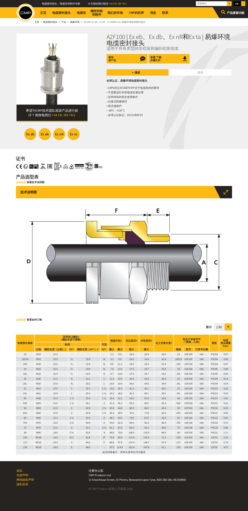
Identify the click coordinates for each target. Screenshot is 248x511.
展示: (210, 327)
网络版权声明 (25, 479)
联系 (165, 13)
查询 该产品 (112, 59)
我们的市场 (115, 13)
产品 (63, 22)
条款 (19, 470)
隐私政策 (22, 484)
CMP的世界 (136, 13)
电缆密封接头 (61, 13)
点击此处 (21, 182)
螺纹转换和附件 (97, 12)
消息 (153, 13)
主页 (43, 13)
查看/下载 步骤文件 (155, 59)
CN (236, 3)
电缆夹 (81, 13)
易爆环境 (75, 22)
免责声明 (22, 475)
